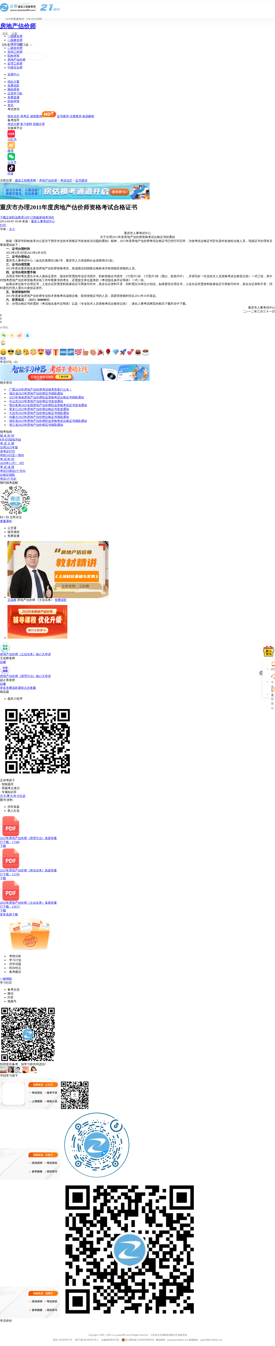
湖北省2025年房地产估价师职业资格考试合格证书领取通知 (48, 420)
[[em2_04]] (25, 352)
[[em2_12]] (85, 352)
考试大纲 (13, 124)
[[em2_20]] (145, 352)
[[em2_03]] (18, 352)
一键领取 (6, 978)
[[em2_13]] (93, 352)
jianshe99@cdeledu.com (211, 1340)
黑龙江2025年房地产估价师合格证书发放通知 (39, 409)
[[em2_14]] (100, 352)
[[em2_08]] (55, 352)
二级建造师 (14, 40)
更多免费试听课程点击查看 (18, 687)
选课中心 (13, 74)
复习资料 (26, 124)
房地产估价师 (18, 26)
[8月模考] (75, 198)
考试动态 (66, 180)
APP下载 (23, 44)
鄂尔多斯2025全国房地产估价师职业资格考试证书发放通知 (48, 405)
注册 (14, 33)
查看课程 (6, 521)
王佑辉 (11, 599)
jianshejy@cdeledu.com (178, 1340)
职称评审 (13, 55)
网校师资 (13, 89)
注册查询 (76, 116)
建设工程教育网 (25, 180)
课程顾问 (272, 695)
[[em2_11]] (78, 352)
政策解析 (88, 116)
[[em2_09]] (63, 352)
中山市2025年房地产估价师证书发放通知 (36, 401)
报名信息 (13, 116)
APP (272, 669)
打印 (3, 225)
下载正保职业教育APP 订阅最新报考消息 (27, 217)
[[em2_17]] (123, 352)
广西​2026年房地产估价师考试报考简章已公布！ (40, 389)
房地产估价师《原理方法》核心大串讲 (25, 676)
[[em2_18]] (130, 352)
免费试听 (13, 85)
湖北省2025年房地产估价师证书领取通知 (36, 393)
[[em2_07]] (48, 352)
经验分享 (39, 124)
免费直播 (13, 97)
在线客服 (272, 682)
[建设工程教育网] (137, 7)
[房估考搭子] (75, 379)
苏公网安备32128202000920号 (139, 1340)
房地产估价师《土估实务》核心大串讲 (25, 654)
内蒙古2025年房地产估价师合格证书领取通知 (39, 417)
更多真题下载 (9, 914)
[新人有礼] (268, 651)
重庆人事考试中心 (43, 221)
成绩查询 (36, 116)
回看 (3, 662)
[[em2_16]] (115, 352)
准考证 (24, 116)
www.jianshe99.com (120, 1335)
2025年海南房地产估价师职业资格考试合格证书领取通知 (46, 397)
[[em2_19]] (138, 352)
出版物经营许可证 (110, 1340)
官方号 (6, 44)
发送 (3, 358)
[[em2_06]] (40, 352)
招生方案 (13, 81)
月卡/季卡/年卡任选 (12, 796)
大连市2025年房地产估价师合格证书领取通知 (39, 413)
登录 (5, 33)
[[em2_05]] (33, 352)
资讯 (10, 105)
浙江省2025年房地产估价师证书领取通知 (36, 424)
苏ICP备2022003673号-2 (86, 1340)
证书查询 (63, 116)
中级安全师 (14, 67)
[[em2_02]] (10, 352)
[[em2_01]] (3, 352)
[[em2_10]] (70, 352)
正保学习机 (14, 93)
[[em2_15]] (108, 352)
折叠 (260, 673)
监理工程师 (14, 63)
